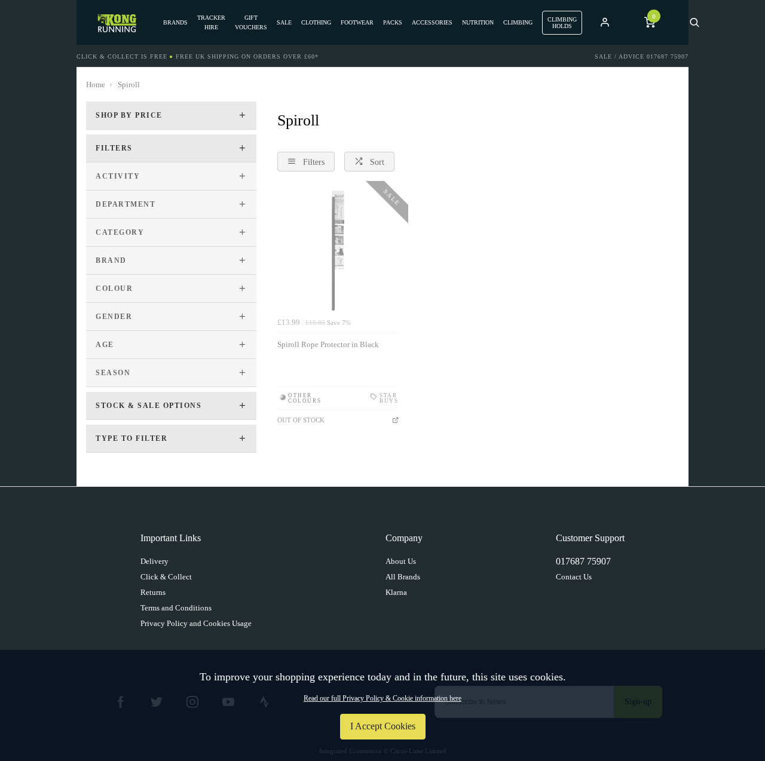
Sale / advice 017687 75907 (641, 56)
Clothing (316, 22)
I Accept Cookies (382, 726)
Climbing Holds (562, 22)
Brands (175, 22)
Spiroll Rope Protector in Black (328, 344)
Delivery (154, 561)
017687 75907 (583, 561)
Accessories (432, 22)
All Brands (402, 576)
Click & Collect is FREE (121, 56)
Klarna (396, 592)
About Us (400, 561)
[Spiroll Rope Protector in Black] (338, 251)
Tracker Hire (211, 22)
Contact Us (574, 576)
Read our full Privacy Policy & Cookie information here (382, 698)
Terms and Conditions (176, 607)
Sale (284, 22)
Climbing (518, 22)
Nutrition (478, 22)
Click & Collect (166, 576)
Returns (153, 592)
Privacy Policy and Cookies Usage (196, 623)
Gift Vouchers (251, 22)
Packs (392, 22)
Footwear (357, 22)
